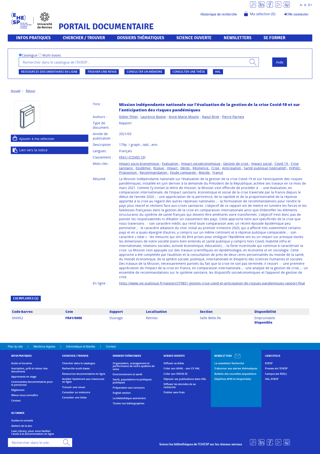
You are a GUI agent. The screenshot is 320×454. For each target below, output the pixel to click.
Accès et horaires (21, 363)
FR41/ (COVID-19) (132, 157)
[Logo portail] (32, 20)
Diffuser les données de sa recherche (180, 386)
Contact (111, 346)
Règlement (17, 390)
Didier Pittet (128, 116)
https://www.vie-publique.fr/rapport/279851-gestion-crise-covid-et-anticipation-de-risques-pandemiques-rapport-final (212, 283)
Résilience (201, 168)
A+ (310, 4)
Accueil (15, 91)
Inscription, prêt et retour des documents (29, 370)
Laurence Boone (153, 116)
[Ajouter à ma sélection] (15, 138)
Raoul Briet (210, 116)
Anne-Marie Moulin (184, 116)
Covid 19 (282, 163)
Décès (185, 168)
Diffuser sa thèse (174, 363)
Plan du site (15, 346)
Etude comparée (183, 172)
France (217, 172)
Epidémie (143, 168)
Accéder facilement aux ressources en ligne (83, 380)
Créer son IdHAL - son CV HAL (182, 368)
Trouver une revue (102, 72)
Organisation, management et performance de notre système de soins (134, 366)
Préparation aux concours (129, 387)
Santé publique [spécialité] (265, 168)
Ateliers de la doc (21, 425)
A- (301, 5)
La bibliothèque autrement (129, 398)
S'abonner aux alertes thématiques (235, 368)
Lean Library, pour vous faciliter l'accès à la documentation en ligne (32, 432)
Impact (173, 168)
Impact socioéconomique (201, 163)
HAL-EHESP (272, 379)
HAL (218, 72)
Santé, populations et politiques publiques (132, 381)
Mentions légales (44, 346)
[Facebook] (270, 4)
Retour (30, 91)
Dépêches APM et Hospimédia (232, 379)
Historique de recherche (219, 14)
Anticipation (232, 168)
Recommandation (154, 172)
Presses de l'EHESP (276, 368)
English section (122, 392)
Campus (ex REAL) (276, 373)
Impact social (262, 163)
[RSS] (253, 4)
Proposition (128, 172)
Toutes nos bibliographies (128, 403)
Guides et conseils (22, 420)
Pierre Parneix (233, 116)
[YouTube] (278, 4)
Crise (215, 168)
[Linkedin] (261, 4)
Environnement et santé (127, 374)
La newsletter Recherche (229, 363)
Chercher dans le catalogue (78, 363)
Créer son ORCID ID (175, 373)
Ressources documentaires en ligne (49, 72)
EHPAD (295, 168)
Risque (159, 168)
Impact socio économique (139, 163)
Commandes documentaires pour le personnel (32, 383)
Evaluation (170, 163)
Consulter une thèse (188, 72)
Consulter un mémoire (144, 72)
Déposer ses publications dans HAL (185, 379)
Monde (205, 172)
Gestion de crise (236, 163)
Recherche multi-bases (76, 368)
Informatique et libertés (80, 346)
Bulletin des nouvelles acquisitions (235, 373)
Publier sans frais (174, 392)
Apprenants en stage (23, 376)
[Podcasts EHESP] (287, 4)
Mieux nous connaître (24, 395)
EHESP (269, 363)
